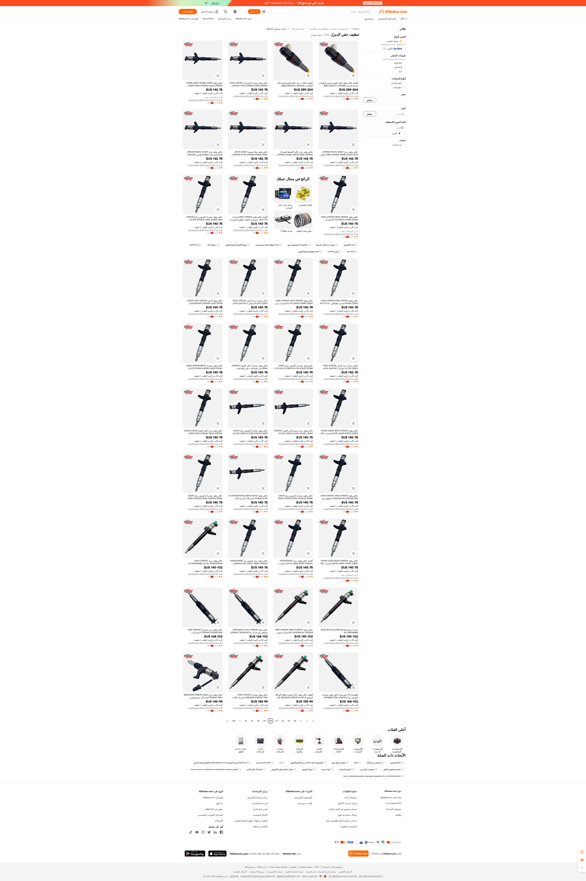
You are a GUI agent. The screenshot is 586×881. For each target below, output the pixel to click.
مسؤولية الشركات (393, 809)
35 (289, 721)
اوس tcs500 (333, 252)
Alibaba (355, 29)
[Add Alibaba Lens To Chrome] (358, 853)
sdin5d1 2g (194, 245)
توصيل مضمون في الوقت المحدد (342, 809)
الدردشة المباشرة (260, 803)
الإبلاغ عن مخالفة (260, 826)
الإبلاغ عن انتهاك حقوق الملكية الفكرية (251, 820)
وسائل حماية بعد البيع (347, 815)
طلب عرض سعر (305, 803)
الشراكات (219, 820)
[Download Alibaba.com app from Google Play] (195, 853)
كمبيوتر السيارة (345, 769)
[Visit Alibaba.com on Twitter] (209, 832)
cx (281, 763)
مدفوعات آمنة (350, 797)
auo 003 (350, 252)
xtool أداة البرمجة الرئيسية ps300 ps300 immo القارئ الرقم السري (220, 763)
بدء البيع (219, 803)
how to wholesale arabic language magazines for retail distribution (372, 776)
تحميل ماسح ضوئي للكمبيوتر (282, 769)
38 (270, 721)
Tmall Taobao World (278, 867)
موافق (370, 100)
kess (356, 763)
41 (252, 721)
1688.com (261, 867)
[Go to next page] (227, 721)
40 (258, 721)
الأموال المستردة (260, 815)
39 (264, 721)
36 (283, 721)
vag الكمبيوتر (349, 245)
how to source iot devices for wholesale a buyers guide (214, 769)
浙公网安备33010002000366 (343, 876)
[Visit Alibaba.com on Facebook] (221, 832)
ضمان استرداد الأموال (347, 803)
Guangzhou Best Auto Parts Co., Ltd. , (340, 96)
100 (233, 721)
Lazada (293, 867)
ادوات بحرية (326, 769)
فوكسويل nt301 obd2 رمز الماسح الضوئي (306, 763)
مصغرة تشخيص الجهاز (392, 769)
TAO (317, 867)
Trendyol (325, 867)
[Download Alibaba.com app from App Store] (217, 853)
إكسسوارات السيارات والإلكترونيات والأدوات (328, 29)
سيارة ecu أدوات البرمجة (325, 245)
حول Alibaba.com (392, 791)
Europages (337, 867)
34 (295, 721)
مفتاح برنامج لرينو (338, 763)
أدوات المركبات (297, 29)
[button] (264, 11)
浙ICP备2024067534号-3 (371, 876)
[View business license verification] (320, 876)
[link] (582, 852)
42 (246, 721)
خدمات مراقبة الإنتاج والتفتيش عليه (341, 820)
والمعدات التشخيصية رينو (297, 245)
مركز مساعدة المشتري (257, 797)
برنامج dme (211, 245)
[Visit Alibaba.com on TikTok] (191, 832)
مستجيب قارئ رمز (367, 769)
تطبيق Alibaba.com (239, 853)
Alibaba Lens (389, 853)
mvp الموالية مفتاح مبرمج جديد (267, 245)
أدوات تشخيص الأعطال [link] (276, 29)
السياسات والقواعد (348, 826)
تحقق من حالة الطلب (213, 809)
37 (277, 721)
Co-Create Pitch (393, 803)
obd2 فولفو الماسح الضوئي (308, 252)
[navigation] (384, 375)
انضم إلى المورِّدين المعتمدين (210, 815)
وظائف (398, 815)
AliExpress (249, 867)
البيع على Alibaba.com (213, 797)
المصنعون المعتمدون (303, 797)
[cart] (225, 12)
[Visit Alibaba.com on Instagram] (203, 832)
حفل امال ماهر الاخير (254, 769)
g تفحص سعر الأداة (374, 763)
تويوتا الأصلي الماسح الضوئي (236, 245)
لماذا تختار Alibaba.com (391, 797)
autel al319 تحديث (263, 763)
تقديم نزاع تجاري (260, 809)
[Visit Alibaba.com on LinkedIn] (215, 832)
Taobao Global (305, 867)
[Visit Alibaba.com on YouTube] (197, 832)
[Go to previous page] (313, 721)
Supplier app (289, 853)
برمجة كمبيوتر (307, 769)
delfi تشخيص (395, 763)
